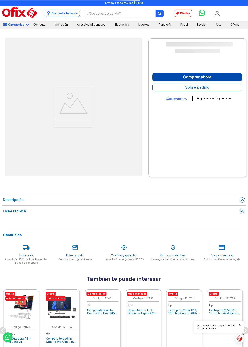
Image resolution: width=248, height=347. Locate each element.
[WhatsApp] (8, 337)
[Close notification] (240, 325)
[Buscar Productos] (160, 13)
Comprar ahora (197, 77)
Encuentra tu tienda (65, 13)
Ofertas (185, 13)
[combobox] (124, 13)
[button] (216, 327)
